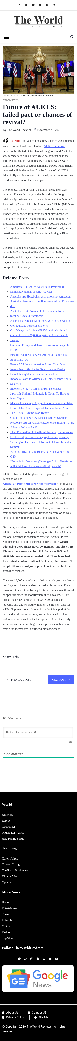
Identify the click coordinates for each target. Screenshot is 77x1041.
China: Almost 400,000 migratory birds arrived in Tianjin (39, 338)
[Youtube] (35, 4)
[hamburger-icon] (7, 37)
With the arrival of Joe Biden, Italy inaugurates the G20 (39, 454)
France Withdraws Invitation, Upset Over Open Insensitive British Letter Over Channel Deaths (38, 367)
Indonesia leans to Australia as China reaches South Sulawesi (40, 381)
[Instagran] (56, 4)
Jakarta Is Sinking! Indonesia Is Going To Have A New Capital (39, 396)
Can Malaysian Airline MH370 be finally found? (39, 330)
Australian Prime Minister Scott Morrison (29, 483)
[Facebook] (21, 4)
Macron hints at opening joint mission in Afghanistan (41, 403)
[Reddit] (49, 4)
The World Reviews (19, 130)
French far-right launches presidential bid (34, 374)
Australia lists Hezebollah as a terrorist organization (40, 296)
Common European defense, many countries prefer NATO (40, 347)
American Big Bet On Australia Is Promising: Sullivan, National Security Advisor (37, 289)
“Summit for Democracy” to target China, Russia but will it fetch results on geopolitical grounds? (41, 464)
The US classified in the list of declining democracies (41, 432)
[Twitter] (28, 4)
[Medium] (42, 4)
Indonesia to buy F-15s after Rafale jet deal (35, 388)
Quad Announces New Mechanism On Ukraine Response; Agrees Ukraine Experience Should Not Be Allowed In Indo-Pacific (42, 422)
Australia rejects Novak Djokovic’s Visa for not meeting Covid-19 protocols (38, 313)
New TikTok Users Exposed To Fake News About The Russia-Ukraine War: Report (40, 410)
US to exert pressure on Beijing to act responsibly (39, 437)
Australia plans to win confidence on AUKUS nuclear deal (42, 304)
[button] (70, 37)
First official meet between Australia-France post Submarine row (38, 357)
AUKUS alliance (54, 146)
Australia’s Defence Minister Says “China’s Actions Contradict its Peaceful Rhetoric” (40, 323)
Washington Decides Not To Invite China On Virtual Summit (41, 444)
